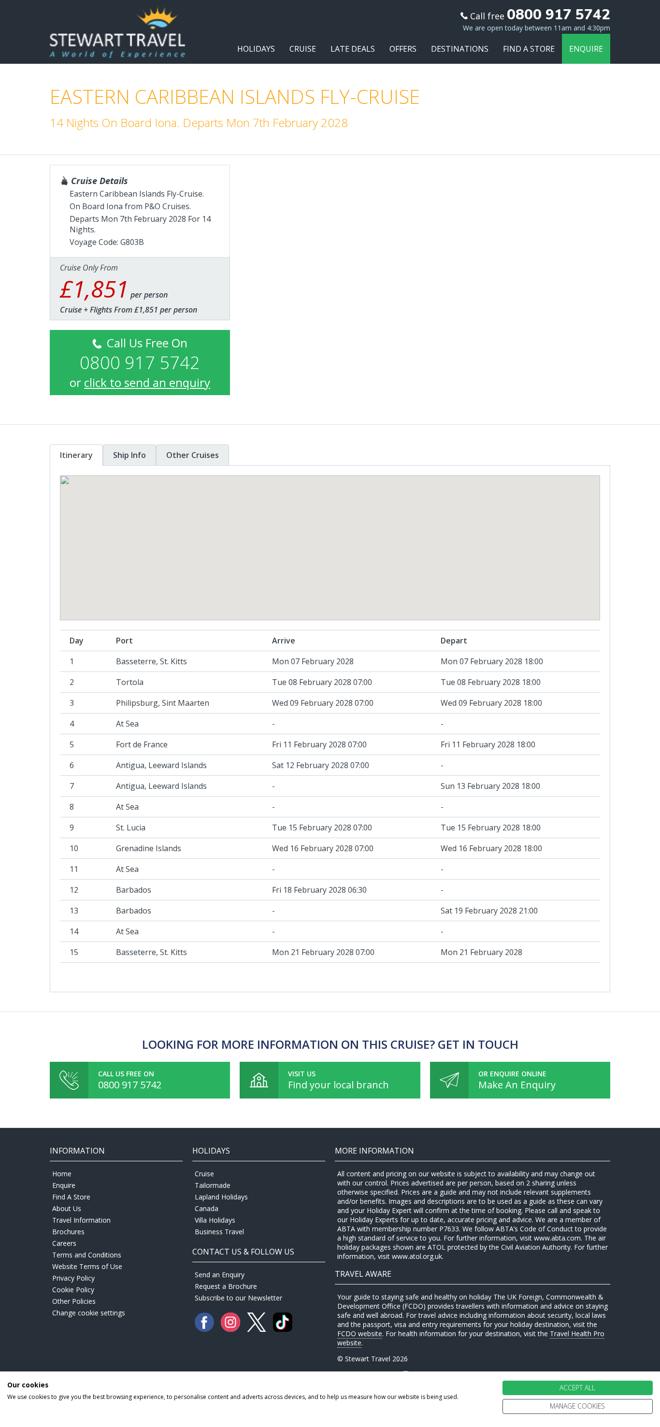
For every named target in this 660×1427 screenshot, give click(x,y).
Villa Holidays (215, 1220)
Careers (64, 1243)
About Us (66, 1208)
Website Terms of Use (87, 1266)
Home (62, 1173)
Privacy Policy (73, 1278)
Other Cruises (192, 455)
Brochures (68, 1231)
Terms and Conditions (86, 1254)
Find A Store (529, 48)
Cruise (302, 48)
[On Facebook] (205, 1329)
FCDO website (359, 1333)
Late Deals (352, 48)
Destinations (459, 48)
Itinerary (76, 455)
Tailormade (212, 1185)
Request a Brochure (226, 1286)
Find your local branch (338, 1084)
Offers (402, 48)
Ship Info (129, 455)
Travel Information (81, 1220)
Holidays (256, 48)
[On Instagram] (231, 1329)
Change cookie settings (88, 1312)
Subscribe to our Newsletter (238, 1297)
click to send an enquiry (147, 382)
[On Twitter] (257, 1329)
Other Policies (74, 1301)
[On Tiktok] (282, 1329)
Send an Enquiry (219, 1274)
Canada (206, 1208)
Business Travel (219, 1231)
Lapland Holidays (221, 1196)
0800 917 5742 (129, 1084)
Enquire (586, 48)
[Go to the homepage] (117, 49)
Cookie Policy (73, 1289)
